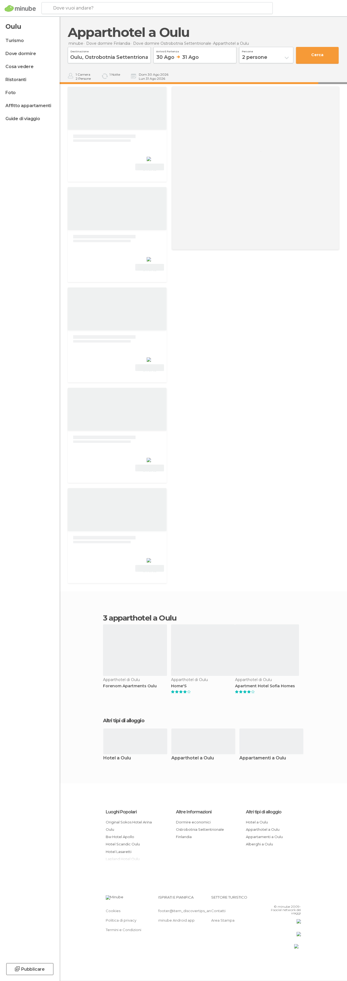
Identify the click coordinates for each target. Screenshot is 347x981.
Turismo (14, 40)
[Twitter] (283, 899)
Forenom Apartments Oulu (130, 686)
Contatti (218, 911)
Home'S (179, 686)
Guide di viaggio (22, 118)
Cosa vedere (19, 66)
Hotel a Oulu (117, 758)
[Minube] (20, 8)
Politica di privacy (121, 920)
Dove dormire (20, 53)
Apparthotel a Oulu (192, 758)
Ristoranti (15, 79)
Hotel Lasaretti (118, 851)
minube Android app (176, 920)
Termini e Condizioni (123, 930)
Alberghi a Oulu (259, 844)
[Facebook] (276, 899)
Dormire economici (193, 822)
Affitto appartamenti (28, 105)
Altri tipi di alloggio (263, 811)
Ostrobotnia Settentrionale (200, 829)
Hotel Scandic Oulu (123, 844)
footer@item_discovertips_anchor (188, 911)
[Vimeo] (290, 899)
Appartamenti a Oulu (262, 758)
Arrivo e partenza (167, 51)
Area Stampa (222, 920)
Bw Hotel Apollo (120, 837)
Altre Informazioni (193, 811)
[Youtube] (297, 899)
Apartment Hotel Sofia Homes (265, 686)
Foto (10, 92)
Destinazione (79, 51)
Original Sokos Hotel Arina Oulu (129, 826)
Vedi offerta (149, 168)
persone (247, 51)
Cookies (113, 911)
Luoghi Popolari (121, 811)
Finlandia (184, 837)
